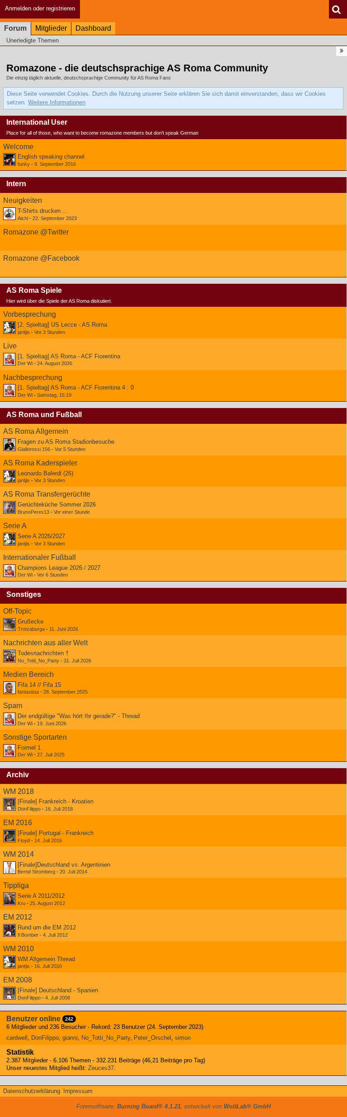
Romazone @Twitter (36, 232)
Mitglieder (51, 28)
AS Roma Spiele (34, 290)
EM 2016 (17, 822)
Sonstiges (23, 594)
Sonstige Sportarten (35, 737)
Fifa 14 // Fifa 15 (39, 684)
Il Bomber (28, 935)
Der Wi (25, 363)
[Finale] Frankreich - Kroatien (56, 801)
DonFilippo (29, 809)
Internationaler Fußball (39, 557)
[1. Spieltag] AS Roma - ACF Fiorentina (69, 356)
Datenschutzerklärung (31, 1091)
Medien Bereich (28, 674)
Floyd (24, 840)
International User (36, 122)
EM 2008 (17, 980)
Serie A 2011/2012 (41, 895)
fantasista (28, 692)
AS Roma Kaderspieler (40, 463)
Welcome (18, 146)
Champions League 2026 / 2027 (59, 567)
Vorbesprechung (29, 314)
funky (24, 164)
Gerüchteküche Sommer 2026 (57, 504)
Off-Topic (17, 611)
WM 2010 (18, 949)
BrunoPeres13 (33, 512)
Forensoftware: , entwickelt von (173, 1106)
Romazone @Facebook (41, 258)
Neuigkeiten (22, 200)
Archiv (17, 775)
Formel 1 (29, 747)
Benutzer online (33, 1019)
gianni (70, 1037)
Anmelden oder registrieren (40, 8)
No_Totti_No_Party (38, 660)
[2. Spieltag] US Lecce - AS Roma (62, 324)
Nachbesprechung (32, 377)
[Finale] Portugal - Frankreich (56, 833)
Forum (15, 28)
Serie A (15, 526)
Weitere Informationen (56, 102)
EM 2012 (17, 917)
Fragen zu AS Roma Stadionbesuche (66, 441)
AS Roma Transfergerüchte (46, 494)
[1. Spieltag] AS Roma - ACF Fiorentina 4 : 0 (76, 387)
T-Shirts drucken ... (43, 210)
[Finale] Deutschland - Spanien (58, 990)
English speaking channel (51, 156)
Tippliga (16, 885)
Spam (12, 705)
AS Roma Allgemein (35, 431)
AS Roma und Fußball (44, 414)
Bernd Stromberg (36, 871)
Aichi (23, 218)
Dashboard (93, 28)
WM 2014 (18, 854)
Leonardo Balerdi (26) (45, 473)
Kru (21, 903)
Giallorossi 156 (34, 449)
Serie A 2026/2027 (41, 536)
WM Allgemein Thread (46, 959)
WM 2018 (18, 791)
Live (10, 346)
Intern (16, 184)
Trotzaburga (31, 629)
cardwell (17, 1037)
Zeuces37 (101, 1068)
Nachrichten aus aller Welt (45, 643)
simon (183, 1037)
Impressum (78, 1091)
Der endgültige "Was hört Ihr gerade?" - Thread (79, 716)
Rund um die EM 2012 (47, 927)
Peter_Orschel (152, 1037)
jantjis (24, 332)
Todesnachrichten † (43, 653)
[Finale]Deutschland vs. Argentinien (64, 864)
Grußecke (30, 621)
